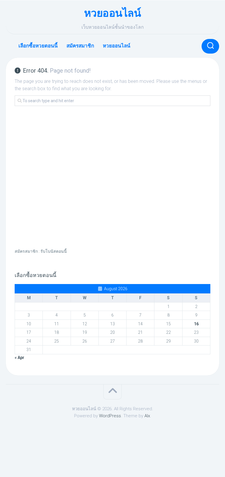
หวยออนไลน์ (112, 13)
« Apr (19, 357)
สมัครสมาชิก (80, 46)
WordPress (110, 415)
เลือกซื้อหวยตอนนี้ (38, 46)
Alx (147, 415)
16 (196, 324)
